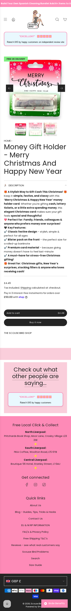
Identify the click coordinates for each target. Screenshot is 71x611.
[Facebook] (27, 485)
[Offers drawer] (13, 19)
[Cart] (65, 19)
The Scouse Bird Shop (18, 333)
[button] (9, 88)
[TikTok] (44, 485)
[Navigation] (5, 19)
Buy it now (35, 322)
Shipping (25, 287)
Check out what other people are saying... (35, 376)
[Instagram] (35, 485)
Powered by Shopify (35, 606)
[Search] (57, 19)
